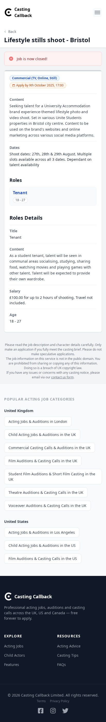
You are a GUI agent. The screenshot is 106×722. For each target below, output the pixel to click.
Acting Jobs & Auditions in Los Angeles (41, 532)
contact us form (62, 377)
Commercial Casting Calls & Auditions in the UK (49, 447)
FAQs (61, 664)
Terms (41, 701)
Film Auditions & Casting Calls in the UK (42, 460)
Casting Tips (67, 655)
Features (11, 664)
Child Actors (14, 655)
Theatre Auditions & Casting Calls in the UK (45, 492)
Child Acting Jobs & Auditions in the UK (42, 434)
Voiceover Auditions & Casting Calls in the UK (47, 505)
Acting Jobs (13, 646)
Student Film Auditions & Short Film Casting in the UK (51, 476)
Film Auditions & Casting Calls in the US (42, 558)
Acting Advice (69, 646)
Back (12, 31)
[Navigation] (97, 12)
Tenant (20, 192)
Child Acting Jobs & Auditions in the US (42, 545)
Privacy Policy (59, 701)
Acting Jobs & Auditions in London (37, 421)
